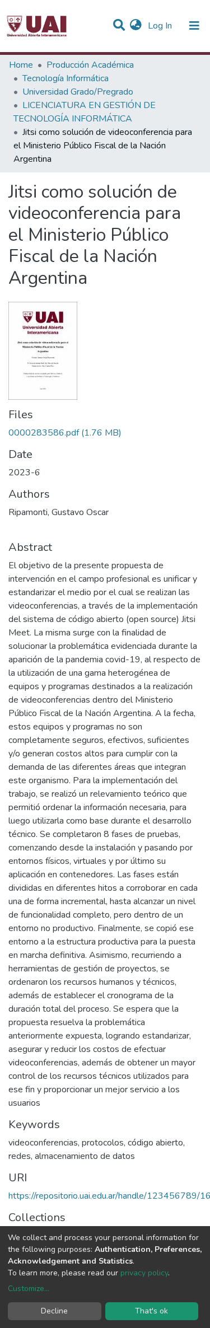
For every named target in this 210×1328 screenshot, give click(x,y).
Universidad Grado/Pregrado (77, 92)
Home (21, 65)
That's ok (151, 1311)
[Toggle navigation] (194, 26)
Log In (161, 26)
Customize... (28, 1288)
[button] (136, 25)
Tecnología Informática (65, 78)
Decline (54, 1311)
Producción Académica (90, 65)
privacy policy (144, 1273)
